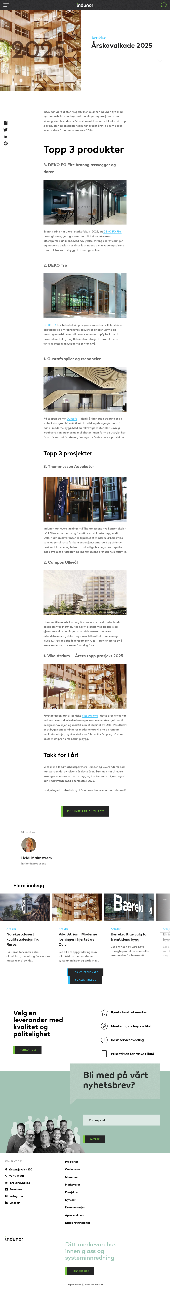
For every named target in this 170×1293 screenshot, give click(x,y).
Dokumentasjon (75, 1207)
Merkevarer (72, 1184)
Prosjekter (72, 1192)
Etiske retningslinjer (77, 1222)
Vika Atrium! (90, 715)
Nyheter (70, 1199)
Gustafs (72, 418)
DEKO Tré (49, 325)
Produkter (71, 1161)
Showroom (72, 1177)
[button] (165, 932)
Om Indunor (72, 1169)
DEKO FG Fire (112, 231)
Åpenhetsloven (74, 1215)
